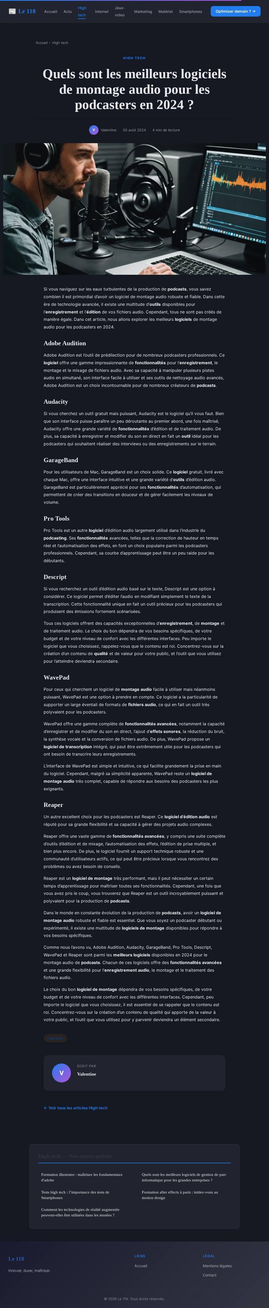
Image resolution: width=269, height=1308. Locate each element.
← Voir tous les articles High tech (75, 1107)
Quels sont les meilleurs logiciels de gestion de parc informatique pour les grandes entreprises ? (184, 1177)
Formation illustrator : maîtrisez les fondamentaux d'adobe (82, 1177)
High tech (82, 11)
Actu (68, 11)
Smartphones (190, 11)
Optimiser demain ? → (236, 11)
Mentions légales (217, 1266)
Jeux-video (120, 11)
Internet (101, 11)
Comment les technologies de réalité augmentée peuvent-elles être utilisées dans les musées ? (80, 1212)
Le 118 (22, 11)
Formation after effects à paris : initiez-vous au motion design (180, 1195)
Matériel (165, 11)
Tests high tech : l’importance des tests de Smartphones (75, 1195)
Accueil (50, 11)
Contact (209, 1275)
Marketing (143, 11)
